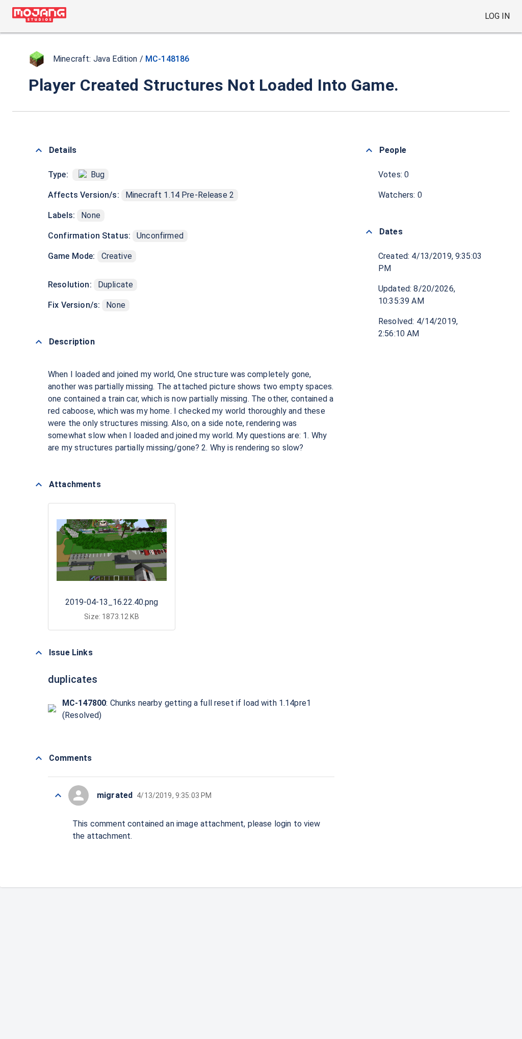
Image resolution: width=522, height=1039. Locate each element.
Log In (497, 16)
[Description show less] (39, 342)
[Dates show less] (369, 232)
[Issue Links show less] (39, 653)
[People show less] (369, 150)
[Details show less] (39, 150)
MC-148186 (167, 59)
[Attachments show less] (39, 484)
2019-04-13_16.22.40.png (111, 602)
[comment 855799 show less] (58, 795)
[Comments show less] (39, 758)
